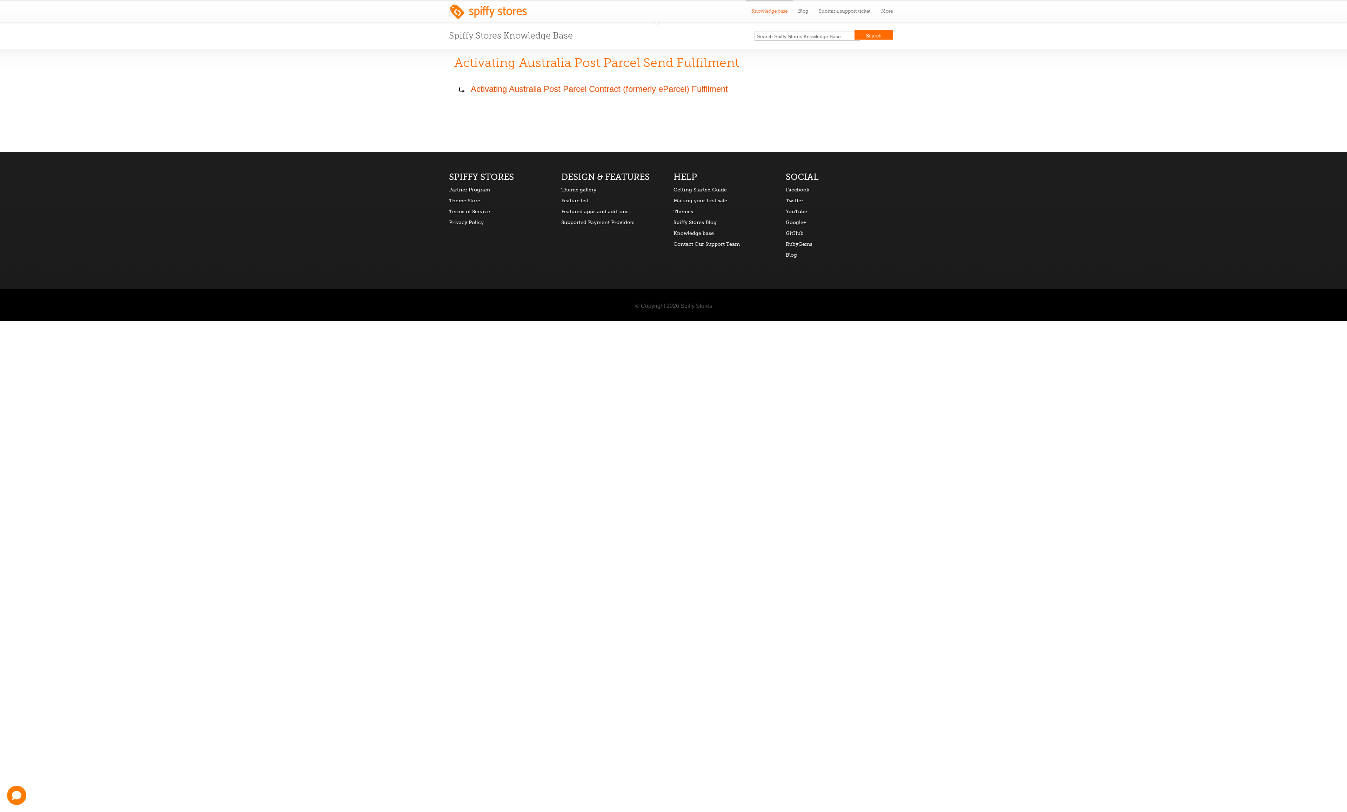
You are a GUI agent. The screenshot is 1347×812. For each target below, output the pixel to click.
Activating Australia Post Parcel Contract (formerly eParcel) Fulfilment (599, 89)
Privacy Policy (466, 222)
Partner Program (469, 189)
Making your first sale (700, 200)
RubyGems (799, 244)
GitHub (795, 233)
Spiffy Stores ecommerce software (488, 14)
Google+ (796, 222)
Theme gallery (578, 189)
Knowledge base (694, 233)
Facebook (797, 189)
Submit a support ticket (845, 11)
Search (874, 35)
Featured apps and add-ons (595, 211)
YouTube (796, 211)
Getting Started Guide (700, 189)
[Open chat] (16, 795)
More (887, 11)
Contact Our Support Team (707, 244)
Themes (683, 211)
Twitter (794, 200)
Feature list (574, 200)
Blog (803, 11)
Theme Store (464, 200)
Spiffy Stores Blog (695, 222)
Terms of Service (469, 211)
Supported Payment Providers (598, 222)
